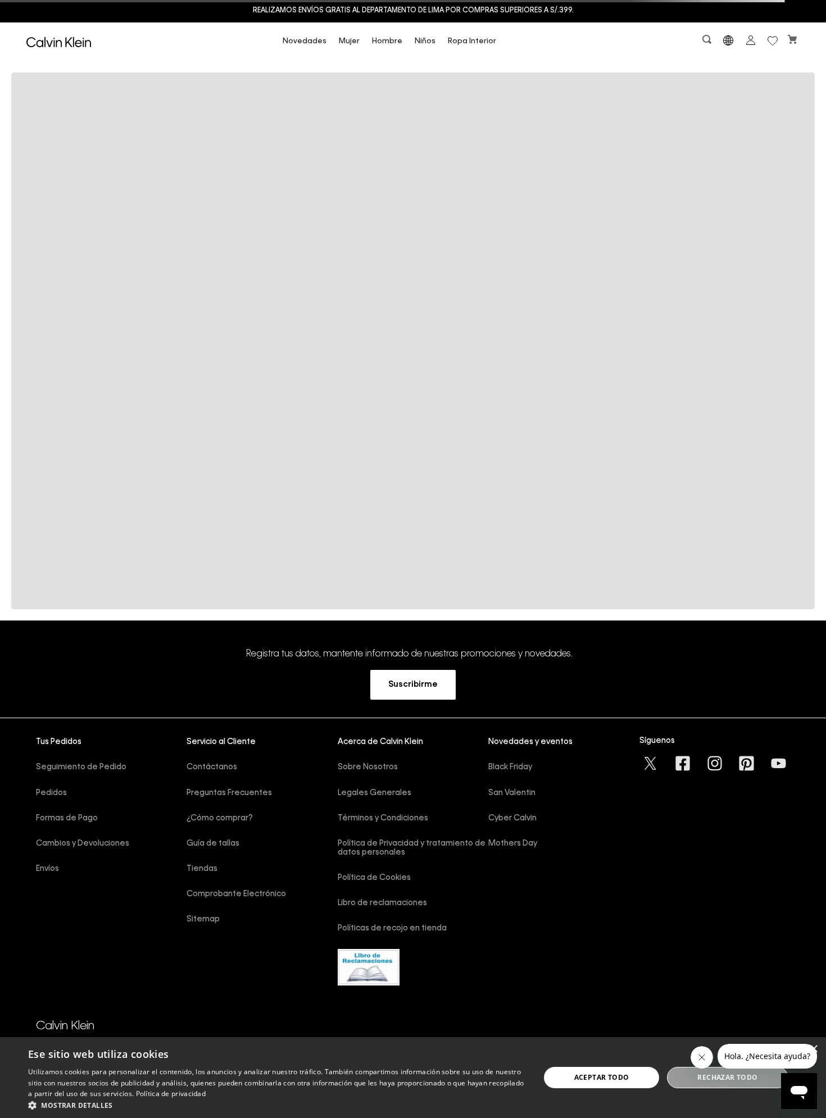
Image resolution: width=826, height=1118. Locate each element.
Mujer (349, 41)
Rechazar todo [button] (727, 1077)
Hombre (387, 41)
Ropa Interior (472, 41)
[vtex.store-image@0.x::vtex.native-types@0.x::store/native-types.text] (650, 763)
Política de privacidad (171, 1093)
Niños (425, 41)
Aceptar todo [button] (601, 1077)
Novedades (304, 41)
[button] (708, 42)
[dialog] (413, 1077)
